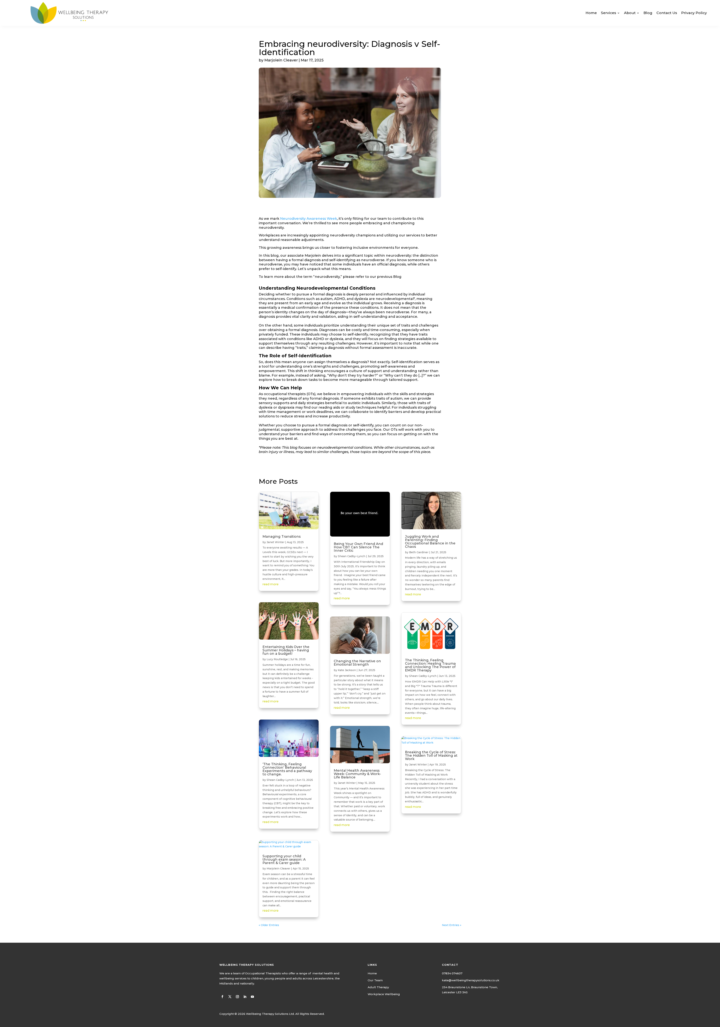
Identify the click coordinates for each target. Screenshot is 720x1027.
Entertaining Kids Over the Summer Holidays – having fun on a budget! (285, 650)
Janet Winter (275, 542)
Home (591, 13)
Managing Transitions (281, 536)
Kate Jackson (347, 670)
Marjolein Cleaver (278, 868)
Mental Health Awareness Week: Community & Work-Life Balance (357, 773)
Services (608, 13)
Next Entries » (451, 925)
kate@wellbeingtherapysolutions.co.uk (470, 980)
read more (270, 584)
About (630, 13)
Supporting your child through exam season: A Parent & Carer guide (284, 859)
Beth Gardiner (418, 552)
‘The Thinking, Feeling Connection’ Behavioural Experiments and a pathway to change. (287, 769)
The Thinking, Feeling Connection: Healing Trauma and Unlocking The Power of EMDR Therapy (430, 665)
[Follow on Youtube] (252, 997)
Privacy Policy (694, 13)
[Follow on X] (230, 997)
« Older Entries (269, 925)
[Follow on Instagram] (237, 997)
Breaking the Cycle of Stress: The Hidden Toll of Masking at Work (431, 755)
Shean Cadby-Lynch (280, 780)
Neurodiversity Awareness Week (308, 219)
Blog (648, 13)
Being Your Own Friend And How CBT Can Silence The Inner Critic (358, 547)
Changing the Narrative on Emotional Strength (357, 663)
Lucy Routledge (277, 659)
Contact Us (666, 13)
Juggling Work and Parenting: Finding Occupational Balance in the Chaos (430, 541)
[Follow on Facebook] (222, 997)
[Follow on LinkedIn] (245, 997)
